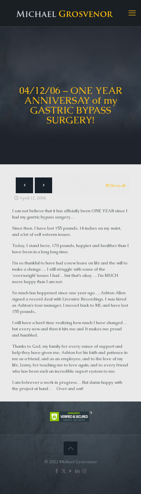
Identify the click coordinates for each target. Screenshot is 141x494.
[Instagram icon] (84, 471)
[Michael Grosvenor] (70, 13)
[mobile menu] (132, 13)
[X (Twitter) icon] (63, 471)
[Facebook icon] (56, 471)
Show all (117, 185)
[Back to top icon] (70, 448)
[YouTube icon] (70, 471)
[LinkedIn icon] (77, 471)
